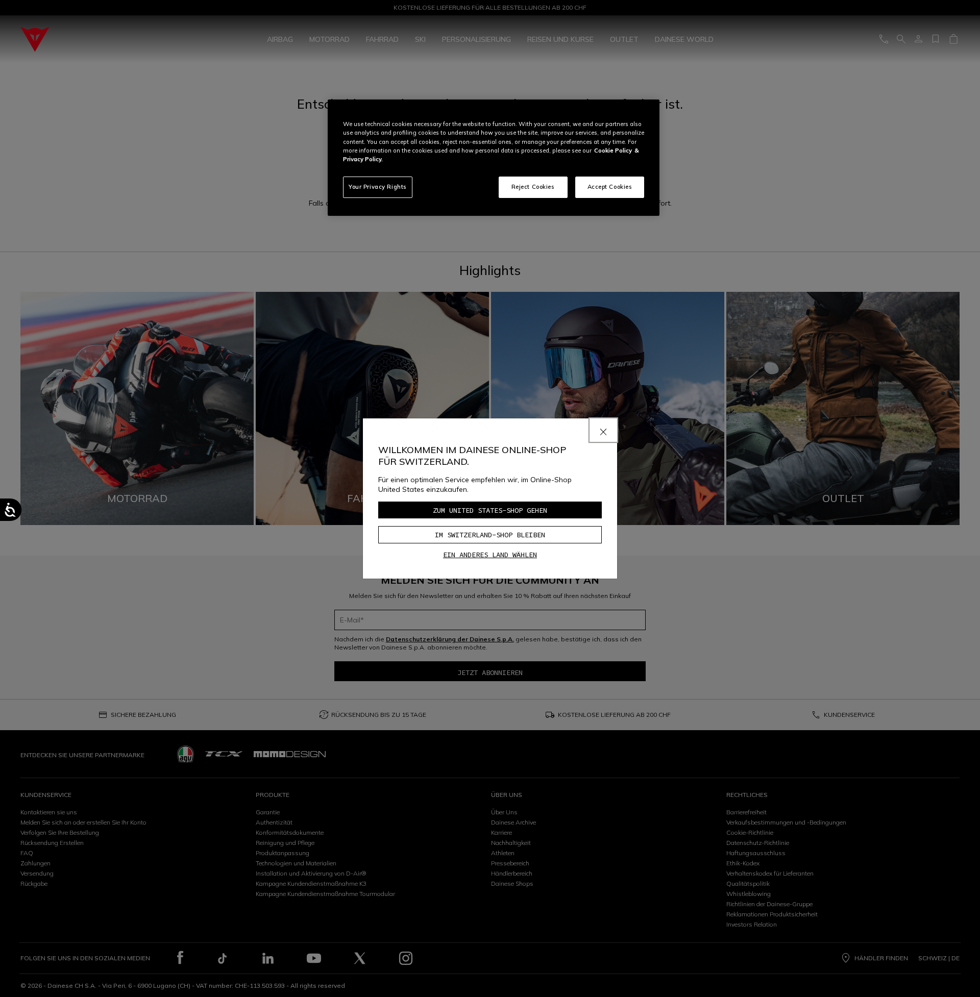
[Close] (603, 430)
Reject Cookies (533, 186)
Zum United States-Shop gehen (490, 510)
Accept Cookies (609, 186)
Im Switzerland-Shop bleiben (490, 534)
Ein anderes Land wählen (490, 554)
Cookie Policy (613, 150)
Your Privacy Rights (378, 186)
